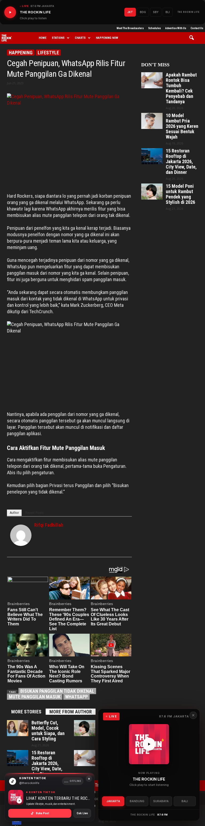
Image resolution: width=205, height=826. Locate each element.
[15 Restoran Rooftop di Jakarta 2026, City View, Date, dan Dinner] (17, 758)
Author (14, 513)
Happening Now (107, 38)
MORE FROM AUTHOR (70, 711)
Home (42, 38)
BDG (143, 12)
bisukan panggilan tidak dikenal (57, 691)
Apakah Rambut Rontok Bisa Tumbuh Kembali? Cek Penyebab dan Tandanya (181, 88)
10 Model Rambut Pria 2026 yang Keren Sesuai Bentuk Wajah (182, 126)
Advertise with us (175, 28)
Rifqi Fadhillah (48, 525)
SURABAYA (161, 801)
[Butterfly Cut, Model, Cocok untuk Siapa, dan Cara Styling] (17, 728)
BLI (167, 12)
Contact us (197, 28)
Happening (21, 52)
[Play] (10, 12)
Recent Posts (34, 513)
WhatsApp (76, 696)
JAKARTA (113, 801)
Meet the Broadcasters (130, 28)
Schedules (154, 28)
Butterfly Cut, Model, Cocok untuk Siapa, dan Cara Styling (48, 730)
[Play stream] (149, 744)
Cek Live (82, 813)
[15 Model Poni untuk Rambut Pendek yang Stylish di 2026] (84, 728)
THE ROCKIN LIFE (189, 12)
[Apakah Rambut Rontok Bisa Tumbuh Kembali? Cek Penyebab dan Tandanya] (84, 758)
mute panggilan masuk (35, 696)
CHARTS (80, 38)
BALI (185, 801)
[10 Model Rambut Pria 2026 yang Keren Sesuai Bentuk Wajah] (152, 121)
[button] (193, 38)
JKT (130, 12)
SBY (156, 12)
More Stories (26, 711)
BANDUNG (137, 801)
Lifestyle (48, 52)
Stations (58, 38)
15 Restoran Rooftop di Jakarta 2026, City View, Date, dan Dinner (46, 763)
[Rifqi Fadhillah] (20, 535)
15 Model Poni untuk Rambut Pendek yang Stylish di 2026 (180, 194)
